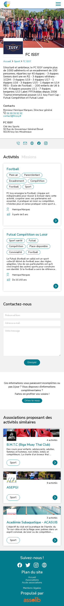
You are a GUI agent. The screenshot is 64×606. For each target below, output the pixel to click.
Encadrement (16, 181)
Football (14, 186)
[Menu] (58, 4)
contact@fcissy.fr (12, 116)
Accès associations (32, 582)
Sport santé (15, 240)
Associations (32, 579)
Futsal (32, 240)
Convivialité (15, 252)
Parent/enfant (32, 175)
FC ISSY (27, 61)
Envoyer (32, 362)
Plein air (13, 175)
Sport (17, 61)
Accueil (7, 61)
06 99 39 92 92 (14, 113)
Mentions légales (32, 588)
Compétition (37, 181)
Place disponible (38, 246)
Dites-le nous (32, 400)
